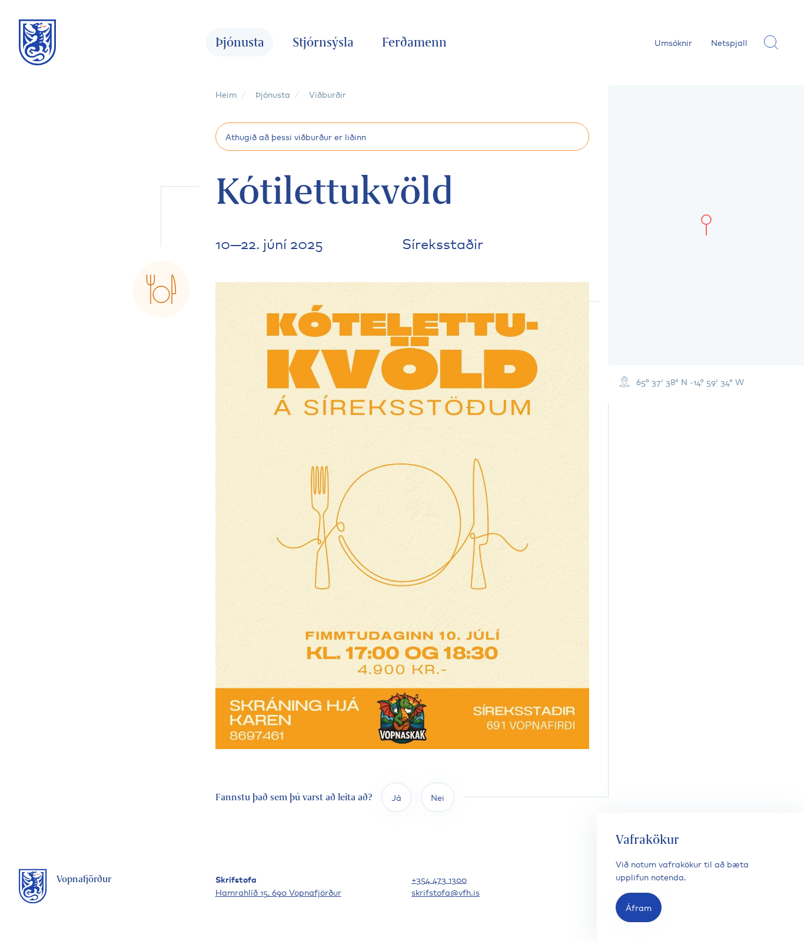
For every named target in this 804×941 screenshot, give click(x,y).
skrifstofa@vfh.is (445, 891)
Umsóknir (673, 42)
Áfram (639, 907)
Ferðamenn (414, 42)
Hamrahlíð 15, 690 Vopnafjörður (278, 891)
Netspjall (729, 42)
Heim (226, 94)
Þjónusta (239, 42)
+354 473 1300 (439, 878)
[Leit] (771, 42)
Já (396, 797)
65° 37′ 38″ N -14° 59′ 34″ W (690, 381)
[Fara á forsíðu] (38, 42)
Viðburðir (327, 94)
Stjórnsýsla (323, 42)
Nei (437, 797)
